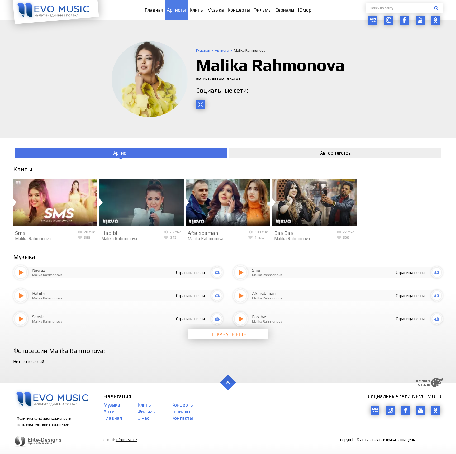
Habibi (109, 233)
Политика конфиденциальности (44, 418)
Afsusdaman (203, 233)
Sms (20, 233)
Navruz (38, 270)
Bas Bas (283, 233)
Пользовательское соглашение (43, 425)
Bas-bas (259, 316)
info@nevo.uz (126, 440)
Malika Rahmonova (33, 238)
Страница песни (190, 272)
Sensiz (38, 316)
